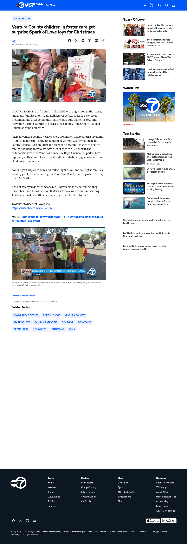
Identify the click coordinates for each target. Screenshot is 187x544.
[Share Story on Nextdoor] (89, 40)
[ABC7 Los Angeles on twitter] (20, 521)
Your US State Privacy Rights (74, 532)
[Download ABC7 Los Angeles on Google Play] (168, 520)
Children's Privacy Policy (51, 532)
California (86, 501)
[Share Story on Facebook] (69, 40)
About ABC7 (162, 492)
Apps (120, 487)
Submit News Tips (165, 483)
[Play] (149, 107)
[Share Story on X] (76, 40)
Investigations (124, 497)
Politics (51, 501)
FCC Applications (142, 532)
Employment (162, 506)
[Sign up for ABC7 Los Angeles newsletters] (34, 521)
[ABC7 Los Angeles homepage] (29, 5)
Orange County (88, 487)
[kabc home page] (18, 483)
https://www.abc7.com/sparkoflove (32, 208)
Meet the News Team (166, 497)
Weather (52, 487)
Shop (120, 501)
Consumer (53, 506)
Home (51, 483)
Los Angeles (87, 483)
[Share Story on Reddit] (82, 40)
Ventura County (89, 497)
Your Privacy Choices (32, 532)
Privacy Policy (16, 532)
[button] (12, 5)
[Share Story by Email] (96, 40)
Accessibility (162, 501)
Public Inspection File (125, 532)
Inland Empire (88, 492)
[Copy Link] (103, 40)
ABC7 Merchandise (165, 511)
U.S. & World (54, 497)
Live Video (123, 483)
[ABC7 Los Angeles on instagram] (27, 521)
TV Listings (161, 487)
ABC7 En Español (126, 492)
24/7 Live (51, 5)
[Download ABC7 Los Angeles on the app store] (153, 520)
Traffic (51, 492)
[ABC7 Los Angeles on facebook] (13, 521)
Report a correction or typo (23, 295)
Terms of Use (93, 532)
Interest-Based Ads (107, 532)
